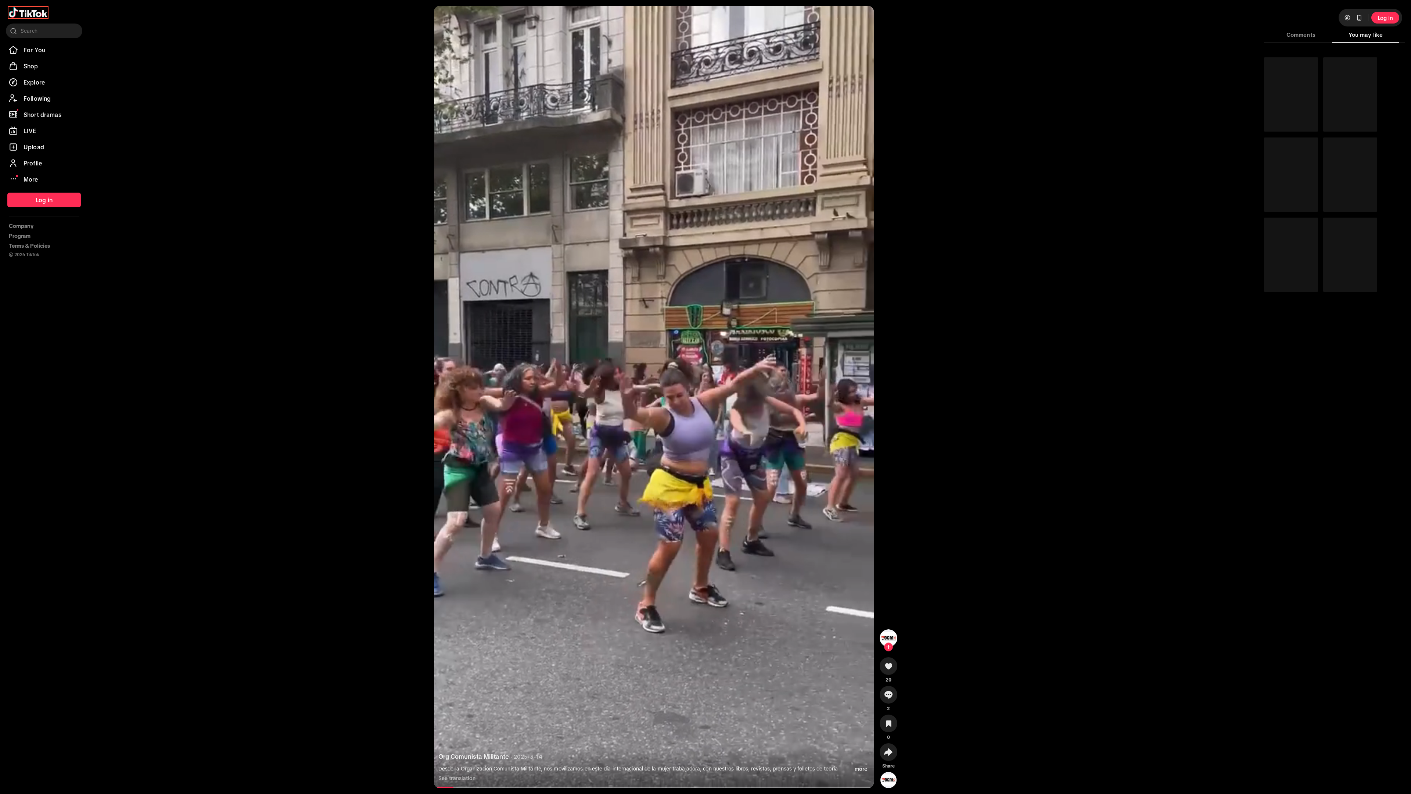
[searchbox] (44, 31)
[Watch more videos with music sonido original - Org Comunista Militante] (888, 778)
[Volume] (446, 17)
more (861, 769)
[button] (888, 668)
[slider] (488, 787)
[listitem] (44, 50)
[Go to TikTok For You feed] (28, 12)
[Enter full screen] (862, 17)
